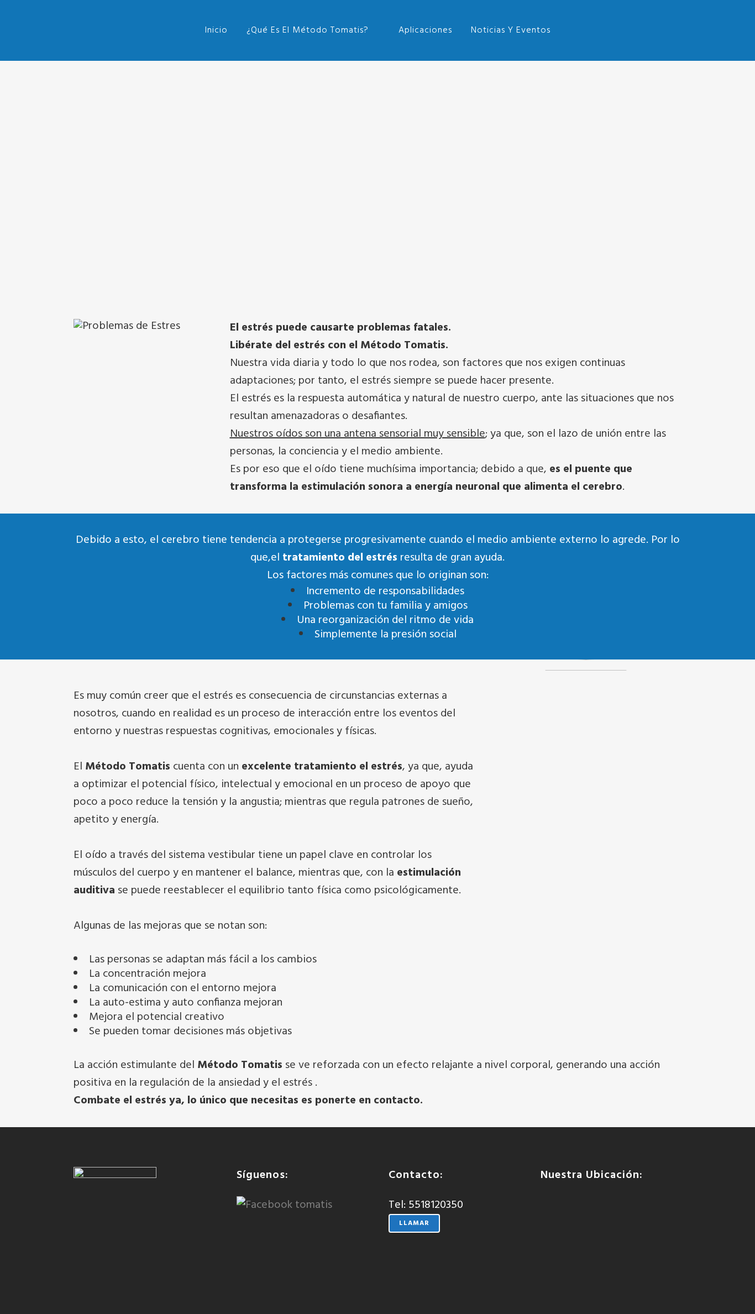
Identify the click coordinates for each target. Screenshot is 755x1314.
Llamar (414, 1223)
